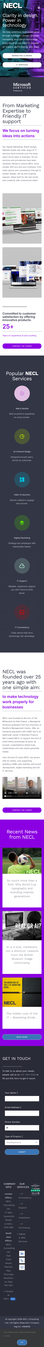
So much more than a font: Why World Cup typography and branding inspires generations (22, 888)
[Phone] (22, 1260)
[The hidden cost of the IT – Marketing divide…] (22, 992)
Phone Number (12, 1122)
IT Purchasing (22, 1226)
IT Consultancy (22, 1196)
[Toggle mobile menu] (39, 7)
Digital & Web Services (22, 1238)
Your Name (11, 1093)
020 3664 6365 (28, 1074)
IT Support (22, 1206)
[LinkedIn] (22, 1253)
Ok (22, 1342)
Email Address (13, 1107)
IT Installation (22, 1216)
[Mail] (22, 1267)
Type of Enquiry (14, 1136)
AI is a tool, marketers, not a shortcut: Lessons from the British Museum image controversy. (22, 954)
